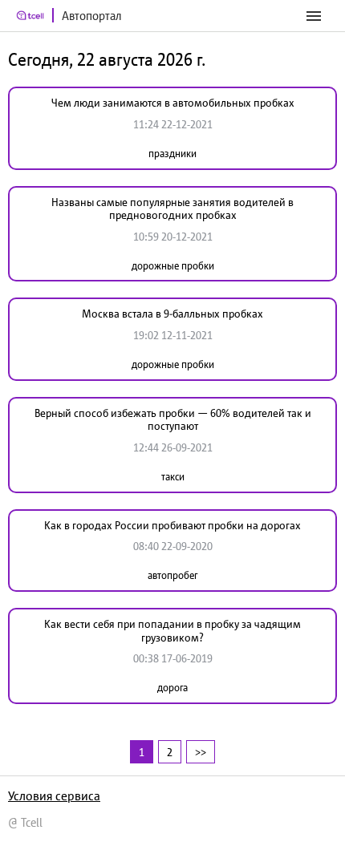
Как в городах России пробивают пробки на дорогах (172, 525)
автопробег (172, 575)
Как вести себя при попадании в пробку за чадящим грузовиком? (172, 630)
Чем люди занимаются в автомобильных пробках (172, 102)
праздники (172, 154)
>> (200, 752)
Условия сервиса (54, 795)
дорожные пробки (173, 266)
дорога (172, 688)
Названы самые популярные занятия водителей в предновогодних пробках (172, 209)
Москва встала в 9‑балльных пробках (172, 313)
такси (173, 477)
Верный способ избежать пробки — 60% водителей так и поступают (172, 420)
